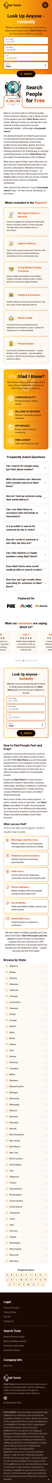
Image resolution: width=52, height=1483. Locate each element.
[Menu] (45, 5)
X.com (5, 1398)
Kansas (13, 1056)
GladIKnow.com (12, 5)
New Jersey (15, 1141)
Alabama (14, 966)
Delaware (14, 1008)
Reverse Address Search (15, 1341)
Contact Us (9, 1321)
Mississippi (14, 1104)
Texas (12, 1219)
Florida (13, 1014)
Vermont (14, 1231)
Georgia (13, 1020)
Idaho (12, 1032)
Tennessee (15, 1213)
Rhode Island (15, 1195)
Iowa (12, 1050)
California (14, 990)
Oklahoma (14, 1177)
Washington (15, 1243)
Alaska (13, 972)
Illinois (12, 1038)
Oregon (13, 1183)
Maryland (14, 1080)
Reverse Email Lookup (14, 1346)
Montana (14, 1116)
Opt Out (7, 1317)
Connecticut (15, 1002)
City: (7, 55)
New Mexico (15, 1146)
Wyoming (14, 1261)
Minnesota (14, 1098)
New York (14, 1153)
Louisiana (14, 1068)
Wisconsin (14, 1255)
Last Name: (9, 47)
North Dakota (16, 1165)
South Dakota (16, 1207)
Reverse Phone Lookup (14, 1337)
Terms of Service (11, 1308)
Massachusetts (17, 1086)
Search (28, 74)
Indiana (13, 1044)
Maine (12, 1074)
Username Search (12, 1350)
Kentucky (14, 1062)
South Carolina (16, 1201)
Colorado (14, 996)
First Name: (10, 39)
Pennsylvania (16, 1189)
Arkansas (14, 984)
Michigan (14, 1092)
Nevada (13, 1128)
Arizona (13, 978)
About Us (8, 1366)
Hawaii (13, 1026)
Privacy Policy (10, 1312)
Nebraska (14, 1122)
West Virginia (15, 1249)
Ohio (12, 1171)
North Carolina (16, 1158)
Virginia (13, 1237)
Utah (12, 1225)
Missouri (13, 1110)
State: (8, 64)
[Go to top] (48, 1479)
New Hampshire (17, 1134)
